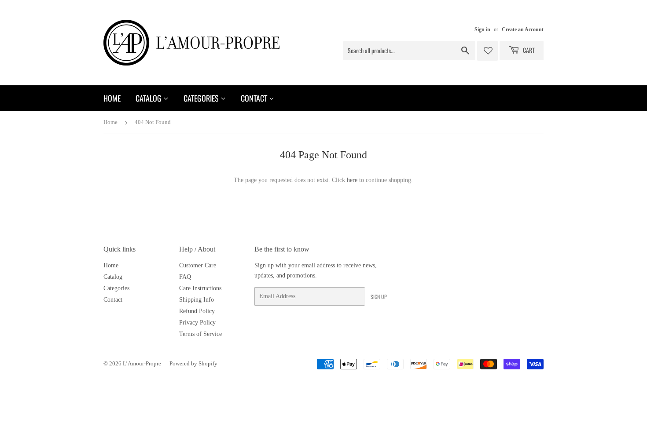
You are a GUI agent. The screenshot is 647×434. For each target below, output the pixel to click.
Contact (255, 98)
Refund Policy (197, 311)
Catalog (149, 98)
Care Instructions (200, 288)
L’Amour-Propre (142, 363)
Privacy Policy (197, 322)
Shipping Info (196, 299)
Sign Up (379, 296)
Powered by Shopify (193, 363)
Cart (528, 50)
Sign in (482, 29)
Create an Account (523, 29)
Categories (202, 98)
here (352, 180)
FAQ (185, 277)
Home (112, 98)
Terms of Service (200, 334)
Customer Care (197, 265)
